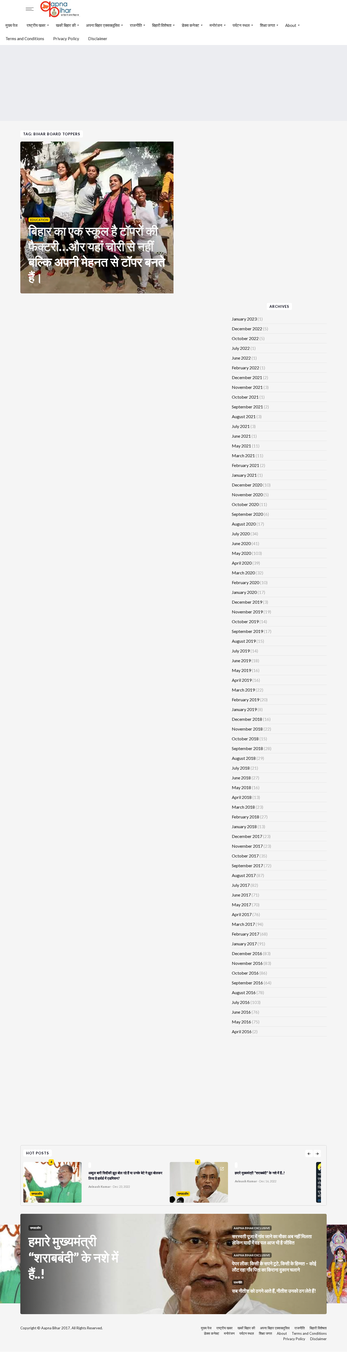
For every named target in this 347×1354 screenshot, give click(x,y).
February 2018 (245, 816)
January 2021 (244, 475)
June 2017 (241, 894)
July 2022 (241, 348)
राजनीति (136, 25)
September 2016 (247, 982)
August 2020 (244, 523)
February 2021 (245, 465)
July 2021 (241, 426)
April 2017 (242, 914)
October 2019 (245, 621)
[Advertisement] (173, 83)
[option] (96, 1181)
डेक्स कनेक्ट (190, 25)
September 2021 (247, 406)
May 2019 (241, 670)
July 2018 (241, 767)
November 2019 (247, 611)
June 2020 (241, 543)
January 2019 (244, 709)
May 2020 (241, 553)
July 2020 (241, 533)
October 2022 (245, 338)
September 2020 (247, 514)
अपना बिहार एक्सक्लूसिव (103, 25)
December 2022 (247, 328)
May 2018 (241, 787)
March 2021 (243, 455)
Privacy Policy (66, 38)
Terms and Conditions (24, 38)
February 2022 (245, 367)
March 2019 (243, 689)
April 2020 (242, 562)
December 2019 (247, 601)
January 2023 (244, 318)
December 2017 (247, 836)
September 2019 (247, 631)
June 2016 (241, 1011)
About (290, 25)
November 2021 (247, 387)
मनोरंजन (216, 25)
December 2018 (247, 719)
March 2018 (243, 806)
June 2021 (241, 435)
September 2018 (247, 748)
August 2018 (244, 758)
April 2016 (242, 1031)
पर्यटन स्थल (241, 25)
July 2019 (241, 650)
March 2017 (243, 924)
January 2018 (244, 826)
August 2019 (244, 641)
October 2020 (245, 504)
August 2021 (244, 416)
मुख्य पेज (11, 25)
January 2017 (244, 943)
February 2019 (245, 699)
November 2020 (247, 494)
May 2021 (241, 445)
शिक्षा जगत (267, 25)
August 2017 (244, 875)
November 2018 (247, 728)
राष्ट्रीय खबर (36, 25)
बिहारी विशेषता (161, 25)
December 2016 (247, 953)
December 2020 (247, 484)
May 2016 (241, 1021)
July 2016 (241, 1002)
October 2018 (245, 738)
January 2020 (244, 592)
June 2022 (241, 357)
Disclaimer (97, 38)
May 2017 (241, 904)
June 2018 (241, 777)
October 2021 (245, 396)
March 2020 (243, 572)
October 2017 (245, 855)
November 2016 (247, 963)
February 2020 (245, 582)
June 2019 (241, 660)
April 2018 (242, 797)
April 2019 (242, 680)
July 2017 (241, 885)
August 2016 (244, 992)
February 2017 (245, 933)
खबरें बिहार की (66, 25)
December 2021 (247, 377)
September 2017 (247, 865)
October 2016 (245, 972)
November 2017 (247, 846)
